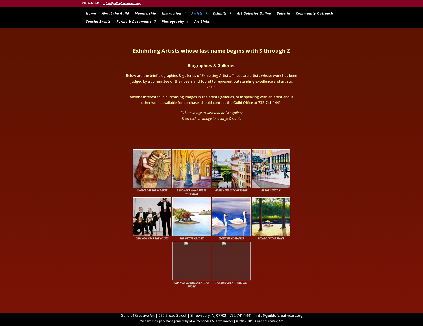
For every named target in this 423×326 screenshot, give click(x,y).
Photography (173, 22)
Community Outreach (314, 13)
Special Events (98, 22)
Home (91, 13)
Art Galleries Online (254, 13)
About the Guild (115, 13)
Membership (145, 13)
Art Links (202, 22)
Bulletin (283, 13)
